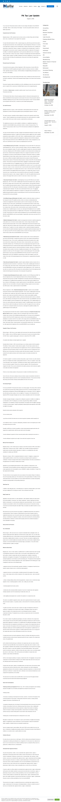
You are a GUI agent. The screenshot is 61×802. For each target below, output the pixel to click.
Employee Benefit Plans (48, 39)
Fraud (44, 46)
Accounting (45, 28)
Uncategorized (46, 77)
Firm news (45, 43)
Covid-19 (45, 34)
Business (45, 30)
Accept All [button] (57, 799)
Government (46, 48)
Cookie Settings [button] (50, 799)
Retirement (45, 68)
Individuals (45, 50)
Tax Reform (45, 72)
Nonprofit (45, 65)
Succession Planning (48, 70)
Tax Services (46, 74)
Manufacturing (46, 59)
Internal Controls (47, 52)
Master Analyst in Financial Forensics (49, 62)
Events (44, 41)
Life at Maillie (46, 57)
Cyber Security (46, 37)
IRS (44, 55)
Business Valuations (47, 32)
